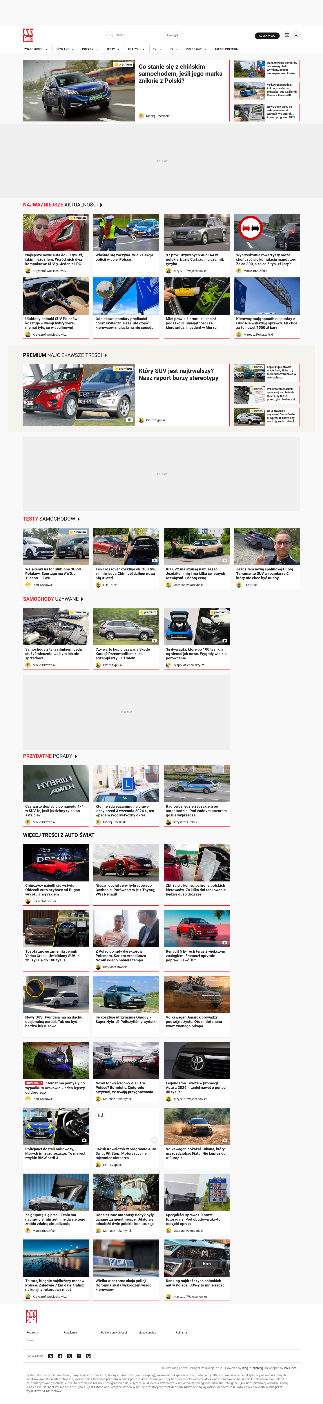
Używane (62, 49)
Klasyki (134, 49)
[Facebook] (60, 1356)
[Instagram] (79, 1356)
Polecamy (193, 49)
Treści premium (227, 49)
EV (171, 49)
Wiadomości (33, 49)
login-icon (296, 35)
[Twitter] (69, 1356)
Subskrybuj (267, 35)
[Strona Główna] (28, 35)
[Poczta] (287, 35)
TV (154, 49)
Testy (111, 49)
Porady (87, 49)
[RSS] (50, 1356)
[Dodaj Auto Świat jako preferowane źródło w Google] (88, 1356)
